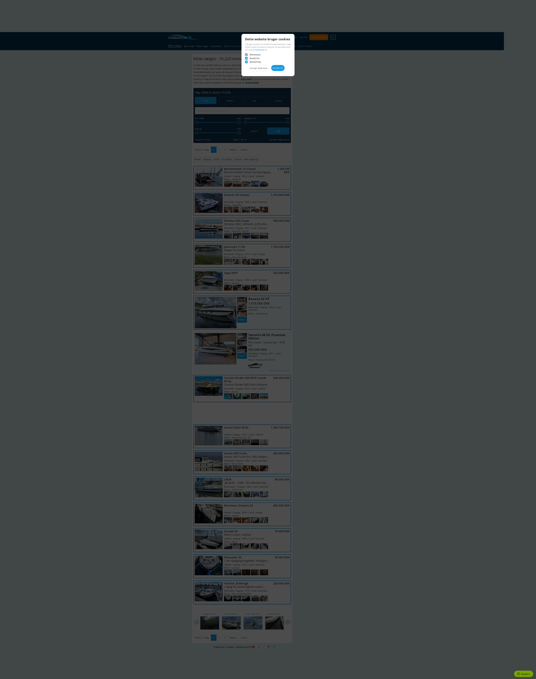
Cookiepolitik (258, 50)
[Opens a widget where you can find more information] (523, 674)
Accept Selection (259, 68)
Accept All (278, 68)
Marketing (255, 62)
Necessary (255, 54)
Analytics (255, 58)
